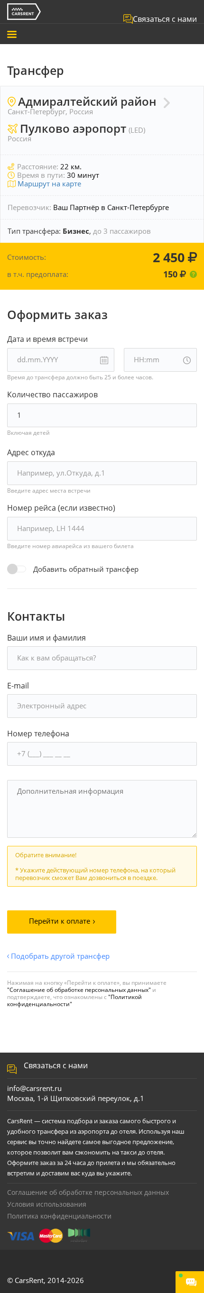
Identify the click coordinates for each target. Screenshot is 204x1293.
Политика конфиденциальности (59, 1215)
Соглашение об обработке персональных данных (88, 1192)
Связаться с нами (165, 19)
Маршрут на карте (48, 183)
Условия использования (46, 1204)
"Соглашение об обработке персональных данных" (79, 990)
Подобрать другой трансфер (60, 956)
